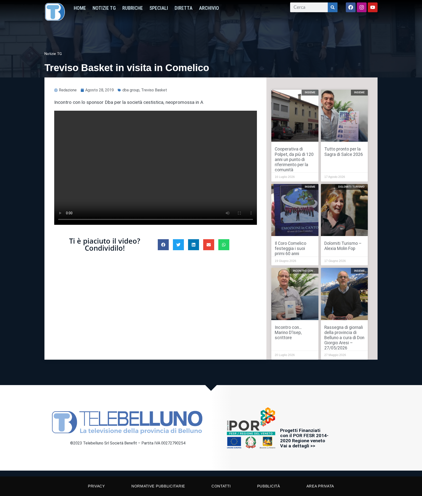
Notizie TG (104, 8)
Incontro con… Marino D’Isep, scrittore (288, 332)
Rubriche (132, 8)
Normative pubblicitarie (158, 486)
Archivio (209, 8)
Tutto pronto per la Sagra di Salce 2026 (343, 152)
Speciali (158, 8)
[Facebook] (351, 7)
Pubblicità (268, 486)
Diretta (183, 8)
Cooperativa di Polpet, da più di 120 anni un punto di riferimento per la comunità (294, 159)
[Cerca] (333, 7)
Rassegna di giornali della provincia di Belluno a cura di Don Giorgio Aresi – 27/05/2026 (344, 337)
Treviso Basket (154, 90)
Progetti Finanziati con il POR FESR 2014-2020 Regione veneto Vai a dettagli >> (304, 438)
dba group (130, 90)
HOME (80, 8)
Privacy (96, 486)
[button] (163, 244)
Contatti (221, 486)
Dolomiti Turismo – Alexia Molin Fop (343, 246)
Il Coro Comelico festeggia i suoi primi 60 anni (290, 248)
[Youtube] (373, 7)
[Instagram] (362, 7)
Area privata (320, 486)
